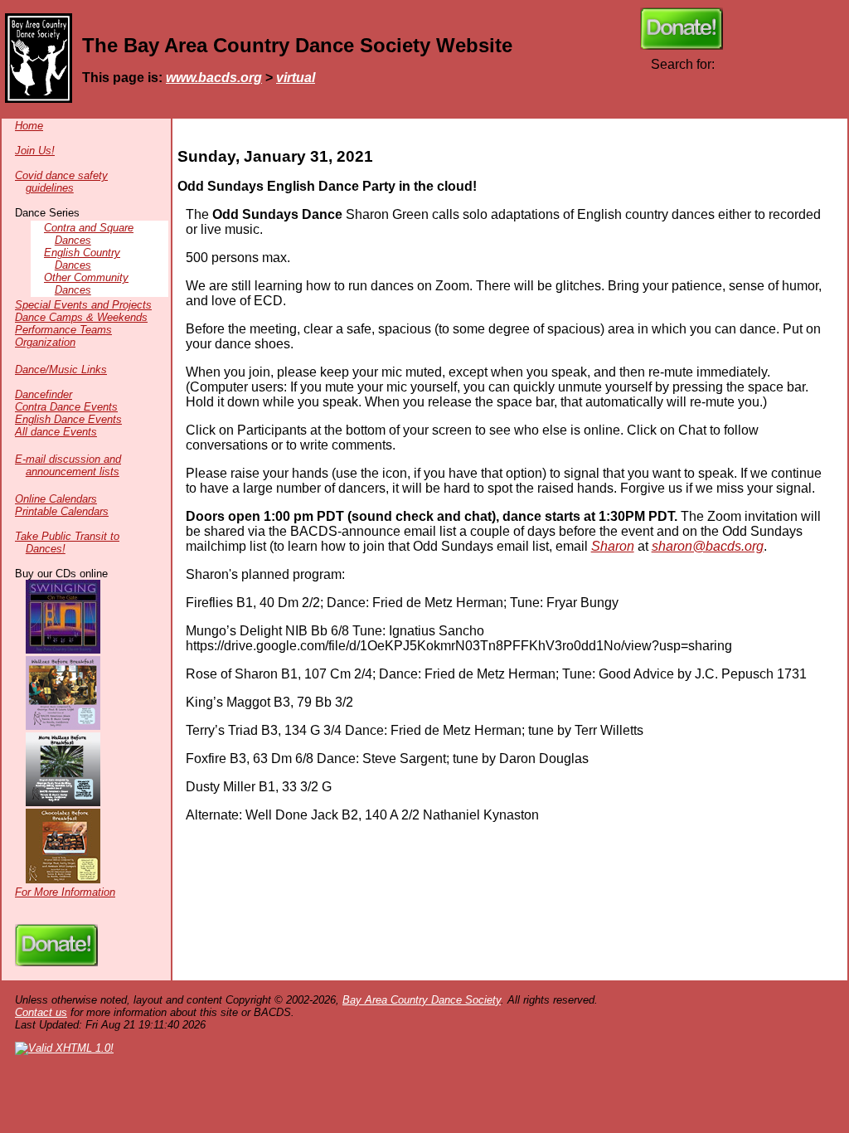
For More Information (65, 892)
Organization (45, 342)
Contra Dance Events (66, 407)
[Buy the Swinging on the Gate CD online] (63, 650)
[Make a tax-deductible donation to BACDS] (681, 45)
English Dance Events (68, 419)
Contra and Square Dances (88, 233)
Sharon (612, 546)
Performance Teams (63, 329)
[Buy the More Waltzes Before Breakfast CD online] (63, 802)
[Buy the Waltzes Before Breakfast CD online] (63, 726)
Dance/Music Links (61, 369)
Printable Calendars (62, 511)
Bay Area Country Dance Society (421, 1000)
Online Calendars (56, 499)
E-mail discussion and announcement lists (68, 465)
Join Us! (35, 150)
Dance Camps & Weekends (81, 317)
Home (29, 125)
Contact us (41, 1012)
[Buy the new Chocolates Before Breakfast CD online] (63, 879)
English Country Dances (82, 258)
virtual (295, 78)
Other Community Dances (86, 283)
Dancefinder (43, 394)
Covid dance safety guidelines (61, 181)
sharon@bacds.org (708, 546)
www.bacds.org (214, 78)
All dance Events (56, 431)
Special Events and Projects (83, 305)
